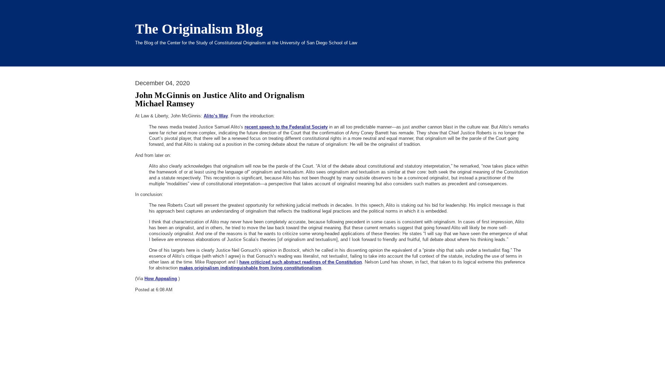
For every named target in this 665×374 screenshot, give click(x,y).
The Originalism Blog (199, 29)
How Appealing (160, 278)
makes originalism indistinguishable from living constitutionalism (250, 267)
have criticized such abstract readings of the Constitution (300, 262)
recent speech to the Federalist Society (286, 127)
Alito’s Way (216, 115)
